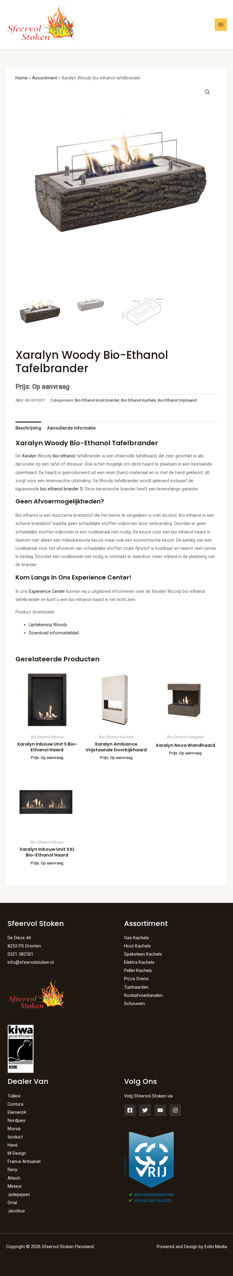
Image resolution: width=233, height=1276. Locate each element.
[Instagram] (175, 1110)
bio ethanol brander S (61, 489)
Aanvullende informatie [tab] (71, 428)
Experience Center (47, 591)
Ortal (12, 1202)
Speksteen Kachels (143, 954)
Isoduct (15, 1137)
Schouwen (134, 1003)
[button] (207, 92)
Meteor (15, 1186)
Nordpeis (16, 1120)
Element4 (17, 1112)
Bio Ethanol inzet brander (97, 400)
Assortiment (44, 78)
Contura (15, 1104)
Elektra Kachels (139, 962)
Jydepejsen (19, 1194)
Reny (12, 1169)
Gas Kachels (136, 937)
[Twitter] (145, 1110)
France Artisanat (24, 1161)
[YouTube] (160, 1110)
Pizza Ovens (136, 978)
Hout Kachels (137, 946)
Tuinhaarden (136, 987)
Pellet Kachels (138, 970)
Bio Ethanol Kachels (138, 400)
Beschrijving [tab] (28, 428)
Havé (13, 1145)
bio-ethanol (64, 456)
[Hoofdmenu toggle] (221, 24)
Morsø (14, 1128)
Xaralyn (29, 456)
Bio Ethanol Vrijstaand (177, 400)
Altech (14, 1178)
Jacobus (16, 1211)
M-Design (17, 1153)
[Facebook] (130, 1110)
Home (21, 78)
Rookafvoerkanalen (143, 995)
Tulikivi (14, 1096)
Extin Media (215, 1246)
